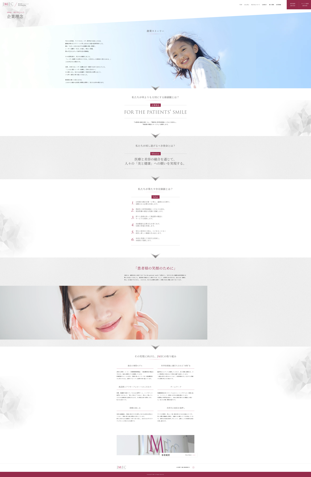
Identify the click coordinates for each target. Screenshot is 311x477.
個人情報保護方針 (186, 467)
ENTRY (292, 5)
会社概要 (178, 467)
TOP (241, 4)
